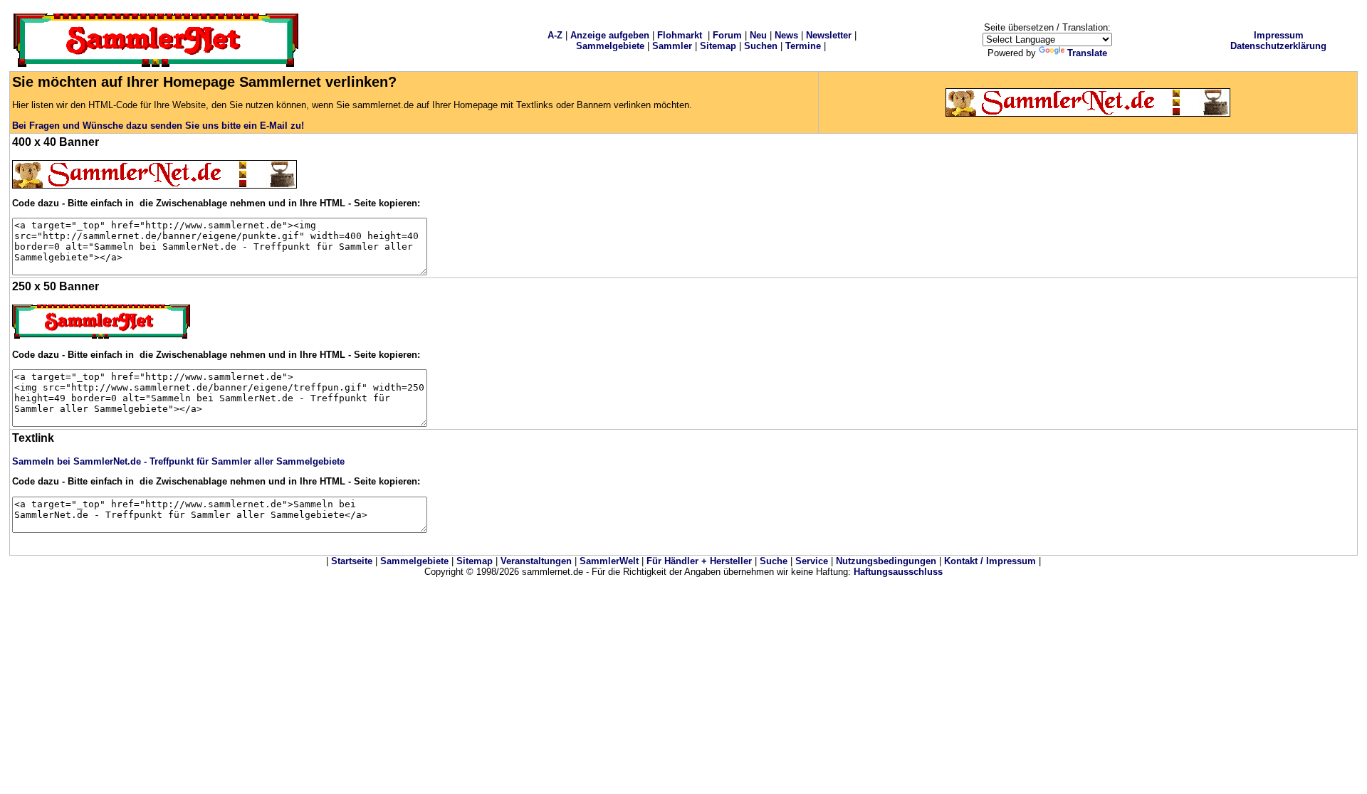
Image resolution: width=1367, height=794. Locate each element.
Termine (803, 46)
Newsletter (829, 35)
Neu (758, 35)
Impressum (1279, 35)
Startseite (351, 561)
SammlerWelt (609, 561)
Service (811, 561)
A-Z (555, 35)
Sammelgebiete (610, 46)
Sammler (672, 46)
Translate (1087, 53)
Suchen (760, 46)
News (786, 35)
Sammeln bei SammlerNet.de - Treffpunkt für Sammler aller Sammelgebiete (178, 461)
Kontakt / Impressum (990, 561)
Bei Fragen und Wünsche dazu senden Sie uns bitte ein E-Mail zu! (158, 125)
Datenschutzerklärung (1278, 46)
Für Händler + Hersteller (699, 561)
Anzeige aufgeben (609, 35)
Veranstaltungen (536, 561)
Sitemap (718, 46)
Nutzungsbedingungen (886, 561)
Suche (773, 561)
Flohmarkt (679, 35)
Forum (727, 35)
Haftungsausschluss (898, 571)
